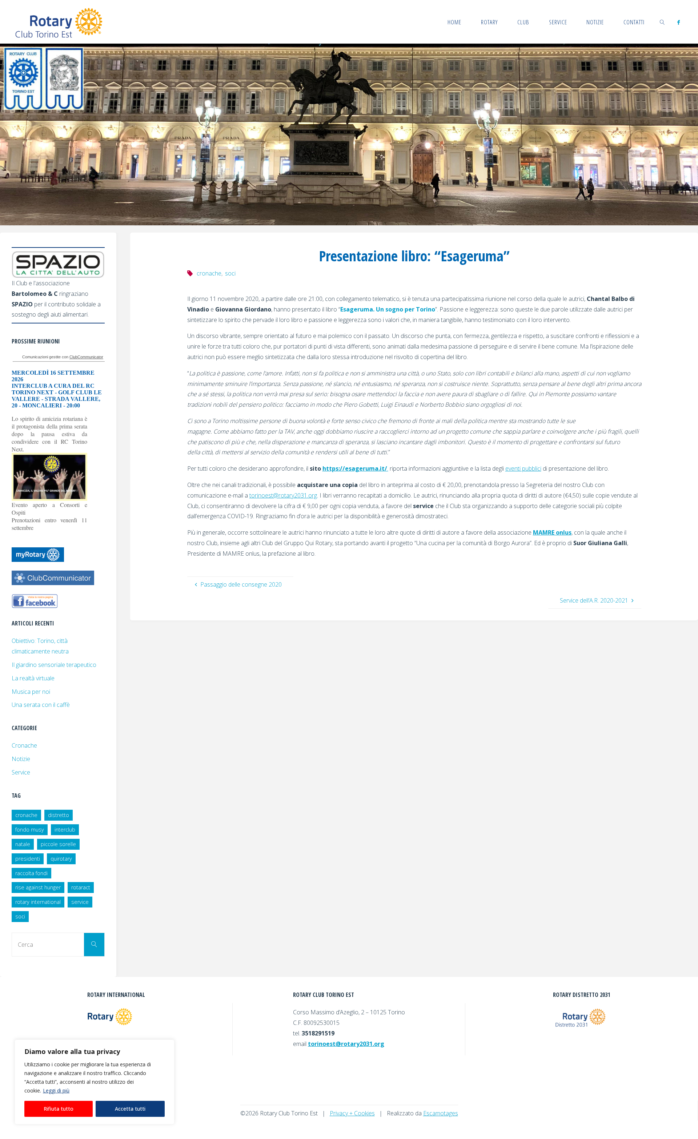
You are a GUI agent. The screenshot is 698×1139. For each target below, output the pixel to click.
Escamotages (440, 1113)
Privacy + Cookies (352, 1113)
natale (22, 844)
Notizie (21, 759)
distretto (58, 815)
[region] (94, 1081)
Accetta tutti (130, 1108)
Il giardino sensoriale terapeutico (54, 665)
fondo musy (29, 829)
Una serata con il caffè (41, 705)
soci (230, 273)
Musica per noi (31, 692)
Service (21, 772)
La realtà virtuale (33, 678)
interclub (65, 829)
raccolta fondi (31, 873)
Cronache (24, 745)
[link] (662, 22)
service (80, 901)
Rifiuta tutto (58, 1108)
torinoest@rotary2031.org (283, 495)
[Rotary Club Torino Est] (59, 22)
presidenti (27, 858)
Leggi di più (56, 1090)
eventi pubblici (523, 468)
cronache (209, 273)
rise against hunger (38, 887)
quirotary (61, 858)
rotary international (38, 901)
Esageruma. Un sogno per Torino (387, 309)
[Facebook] (678, 22)
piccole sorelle (58, 844)
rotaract (80, 887)
